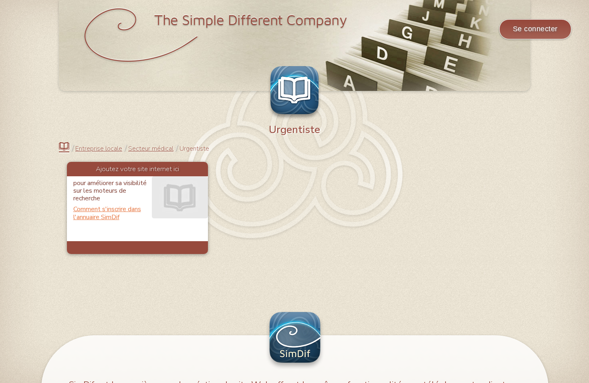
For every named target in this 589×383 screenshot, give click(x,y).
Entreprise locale (98, 149)
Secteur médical (150, 149)
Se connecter (535, 29)
